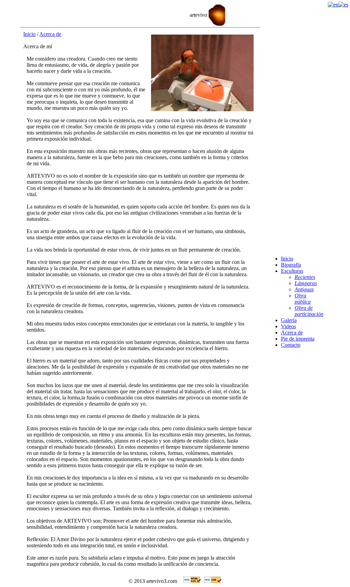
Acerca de (50, 34)
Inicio (29, 34)
